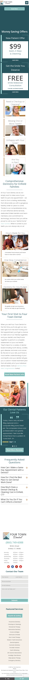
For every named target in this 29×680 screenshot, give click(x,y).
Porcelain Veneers (15, 647)
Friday (5, 560)
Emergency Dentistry (14, 660)
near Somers (5, 224)
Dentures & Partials (14, 634)
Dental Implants (14, 642)
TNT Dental (16, 670)
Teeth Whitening (14, 650)
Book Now (14, 9)
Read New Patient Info (14, 374)
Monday (6, 552)
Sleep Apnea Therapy (15, 658)
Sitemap (14, 668)
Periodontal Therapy (14, 627)
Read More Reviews (15, 450)
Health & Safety (14, 616)
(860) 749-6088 (14, 542)
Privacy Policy (22, 670)
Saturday (6, 562)
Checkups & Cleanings (14, 624)
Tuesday (6, 554)
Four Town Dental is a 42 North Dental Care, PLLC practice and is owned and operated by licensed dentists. (14, 674)
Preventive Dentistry (14, 622)
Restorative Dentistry (14, 629)
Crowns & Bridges (14, 632)
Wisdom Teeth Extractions (14, 640)
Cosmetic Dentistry (14, 645)
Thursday (6, 558)
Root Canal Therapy (14, 637)
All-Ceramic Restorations (14, 653)
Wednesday (7, 556)
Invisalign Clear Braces (14, 655)
